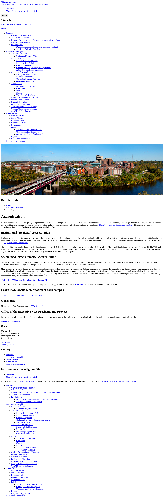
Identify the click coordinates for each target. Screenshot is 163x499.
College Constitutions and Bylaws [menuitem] (25, 97)
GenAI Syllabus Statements (22, 466)
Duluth (13, 295)
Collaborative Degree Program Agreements (33, 420)
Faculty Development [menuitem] (20, 100)
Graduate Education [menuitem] (19, 102)
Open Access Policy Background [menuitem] (29, 134)
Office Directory (12, 359)
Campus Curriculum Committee (24, 464)
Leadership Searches (19, 477)
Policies (14, 482)
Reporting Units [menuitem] (17, 120)
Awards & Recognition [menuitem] (20, 42)
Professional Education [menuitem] (20, 104)
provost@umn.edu (8, 345)
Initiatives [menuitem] (10, 33)
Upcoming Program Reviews (28, 431)
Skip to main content (9, 2)
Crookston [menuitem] (20, 88)
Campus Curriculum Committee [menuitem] (24, 109)
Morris (19, 295)
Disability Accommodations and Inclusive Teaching (37, 399)
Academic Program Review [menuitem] (22, 72)
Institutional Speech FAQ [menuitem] (26, 56)
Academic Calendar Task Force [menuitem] (29, 49)
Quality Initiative (28, 450)
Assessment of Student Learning (24, 461)
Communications (18, 480)
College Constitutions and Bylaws (25, 452)
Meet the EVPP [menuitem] (17, 116)
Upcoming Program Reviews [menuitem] (28, 79)
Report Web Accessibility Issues (125, 381)
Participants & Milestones (26, 427)
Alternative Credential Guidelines (29, 422)
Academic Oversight (14, 208)
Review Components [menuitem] (24, 77)
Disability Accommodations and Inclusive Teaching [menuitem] (37, 47)
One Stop (10, 9)
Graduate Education (19, 457)
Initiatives (10, 355)
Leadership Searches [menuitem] (19, 123)
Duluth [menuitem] (19, 90)
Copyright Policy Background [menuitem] (28, 132)
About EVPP (11, 361)
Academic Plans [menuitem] (17, 58)
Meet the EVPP (17, 470)
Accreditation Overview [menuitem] (26, 86)
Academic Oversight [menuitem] (14, 51)
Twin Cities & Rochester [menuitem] (26, 95)
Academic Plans (17, 411)
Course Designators (24, 418)
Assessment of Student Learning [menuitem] (24, 107)
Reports (14, 491)
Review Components (24, 429)
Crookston (6, 295)
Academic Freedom (19, 406)
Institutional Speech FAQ (26, 408)
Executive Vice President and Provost (16, 24)
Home (8, 205)
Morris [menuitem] (19, 93)
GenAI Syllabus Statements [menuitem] (22, 111)
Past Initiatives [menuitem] (17, 45)
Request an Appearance (10, 321)
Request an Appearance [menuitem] (20, 139)
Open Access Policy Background (29, 489)
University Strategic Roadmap (23, 388)
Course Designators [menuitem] (24, 65)
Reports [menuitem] (14, 136)
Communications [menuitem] (18, 125)
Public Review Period (25, 415)
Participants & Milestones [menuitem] (26, 74)
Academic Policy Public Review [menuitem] (29, 129)
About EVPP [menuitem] (11, 113)
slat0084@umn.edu (36, 306)
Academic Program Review (22, 424)
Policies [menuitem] (14, 127)
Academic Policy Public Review (29, 484)
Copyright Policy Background (28, 486)
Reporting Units (17, 475)
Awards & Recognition (15, 364)
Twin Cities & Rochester (32, 295)
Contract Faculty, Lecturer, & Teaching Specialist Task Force (35, 392)
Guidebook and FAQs (25, 434)
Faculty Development (20, 454)
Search (4, 16)
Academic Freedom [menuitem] (19, 54)
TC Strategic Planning (20, 390)
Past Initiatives (17, 397)
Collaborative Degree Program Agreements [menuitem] (33, 67)
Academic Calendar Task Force (29, 402)
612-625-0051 (6, 342)
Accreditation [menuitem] (16, 84)
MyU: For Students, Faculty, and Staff (21, 11)
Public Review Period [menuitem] (25, 63)
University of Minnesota (25, 381)
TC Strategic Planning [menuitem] (20, 38)
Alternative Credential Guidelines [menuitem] (29, 70)
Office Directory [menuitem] (17, 118)
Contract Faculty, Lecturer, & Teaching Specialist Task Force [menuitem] (35, 40)
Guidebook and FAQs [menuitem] (25, 81)
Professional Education (20, 459)
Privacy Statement (107, 381)
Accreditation (16, 436)
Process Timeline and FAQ (27, 413)
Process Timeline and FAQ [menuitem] (27, 61)
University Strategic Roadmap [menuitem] (23, 35)
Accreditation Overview (26, 438)
